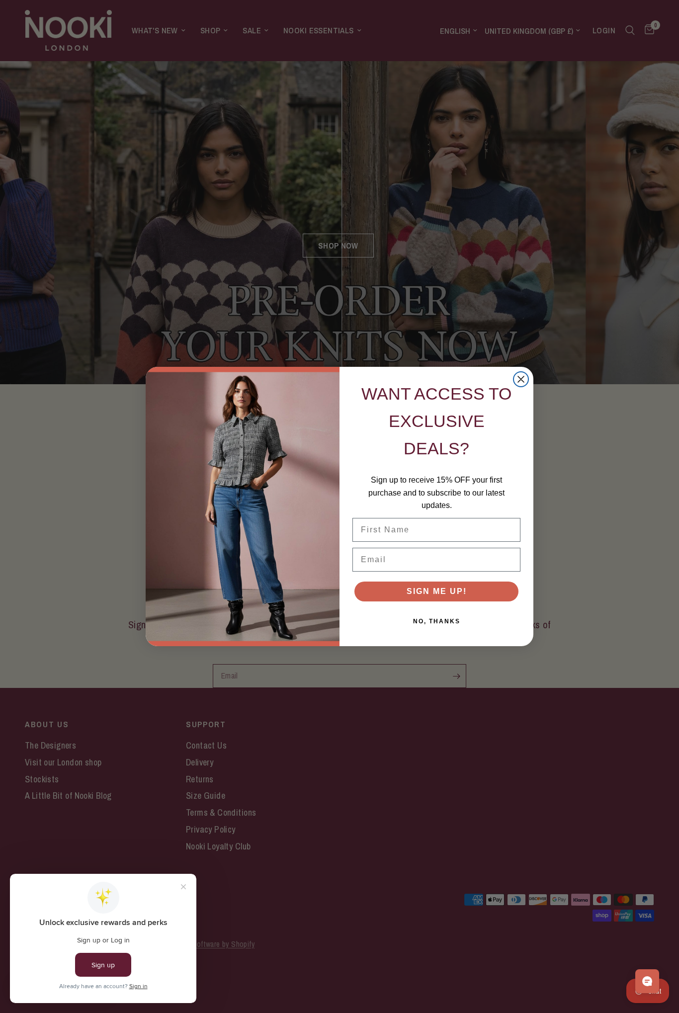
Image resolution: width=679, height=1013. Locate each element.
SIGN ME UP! (437, 591)
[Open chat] (647, 981)
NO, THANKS (436, 621)
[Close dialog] (520, 379)
